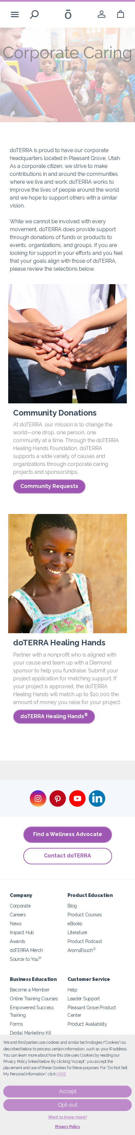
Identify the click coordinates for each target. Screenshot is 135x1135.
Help (72, 989)
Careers (18, 914)
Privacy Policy (67, 1126)
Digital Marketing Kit (30, 1033)
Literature (77, 932)
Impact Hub (22, 932)
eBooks (75, 923)
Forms (16, 1024)
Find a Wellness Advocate (67, 834)
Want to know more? (67, 1117)
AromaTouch (82, 950)
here (61, 1074)
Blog (72, 905)
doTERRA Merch (26, 950)
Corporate (20, 905)
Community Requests (49, 486)
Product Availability (87, 1024)
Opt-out (67, 1105)
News (16, 923)
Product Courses (85, 914)
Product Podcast (85, 941)
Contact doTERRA (67, 855)
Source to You (25, 959)
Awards (17, 941)
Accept (67, 1091)
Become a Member (29, 989)
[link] (101, 14)
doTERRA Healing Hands (54, 716)
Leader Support (84, 998)
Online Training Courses (34, 998)
